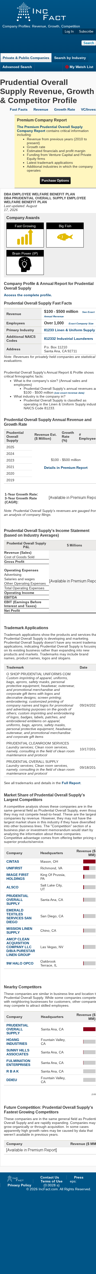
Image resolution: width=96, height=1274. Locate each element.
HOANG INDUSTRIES (16, 1042)
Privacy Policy (19, 1185)
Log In (69, 31)
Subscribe (86, 31)
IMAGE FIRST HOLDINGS (17, 877)
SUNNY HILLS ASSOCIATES (17, 1052)
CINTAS (12, 861)
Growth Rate (64, 109)
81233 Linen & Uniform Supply (69, 330)
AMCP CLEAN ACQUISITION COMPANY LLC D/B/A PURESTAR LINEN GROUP (20, 947)
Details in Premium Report (66, 468)
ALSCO (12, 887)
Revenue (40, 109)
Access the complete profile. (28, 295)
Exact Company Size (81, 323)
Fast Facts (19, 109)
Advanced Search (17, 67)
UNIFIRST (14, 868)
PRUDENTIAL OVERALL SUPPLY (17, 900)
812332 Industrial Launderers (68, 339)
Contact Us (49, 1177)
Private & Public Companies (26, 58)
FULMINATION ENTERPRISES (18, 1063)
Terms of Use (52, 1181)
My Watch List (81, 67)
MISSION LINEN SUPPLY (19, 930)
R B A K (12, 1071)
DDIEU (11, 1080)
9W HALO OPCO (19, 963)
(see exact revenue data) (69, 392)
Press (78, 1177)
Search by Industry (70, 58)
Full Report (71, 783)
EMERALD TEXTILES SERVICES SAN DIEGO (19, 916)
